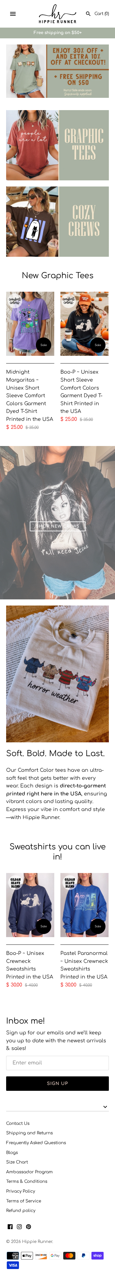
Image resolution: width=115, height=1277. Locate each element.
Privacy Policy (20, 1191)
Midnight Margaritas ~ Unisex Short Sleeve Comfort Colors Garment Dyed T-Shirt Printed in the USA (29, 395)
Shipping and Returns (29, 1133)
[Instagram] (19, 1228)
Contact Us (17, 1123)
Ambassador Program (29, 1172)
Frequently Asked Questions (36, 1142)
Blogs (12, 1152)
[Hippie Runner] (57, 14)
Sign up (57, 1083)
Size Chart (17, 1162)
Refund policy (20, 1210)
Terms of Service (23, 1201)
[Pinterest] (28, 1228)
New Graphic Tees (58, 275)
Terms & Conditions (26, 1181)
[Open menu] (13, 14)
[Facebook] (10, 1228)
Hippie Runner (37, 1241)
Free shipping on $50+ (58, 32)
